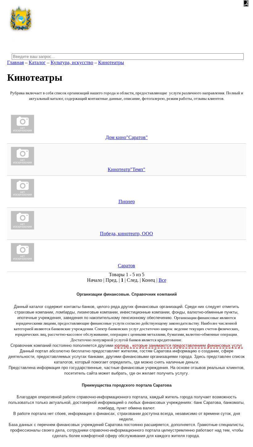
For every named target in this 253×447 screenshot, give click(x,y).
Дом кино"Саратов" (127, 137)
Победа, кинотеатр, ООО (126, 233)
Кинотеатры (111, 62)
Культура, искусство (72, 62)
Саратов (126, 265)
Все (162, 280)
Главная (15, 62)
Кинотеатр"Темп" (126, 169)
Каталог (37, 62)
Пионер (126, 201)
